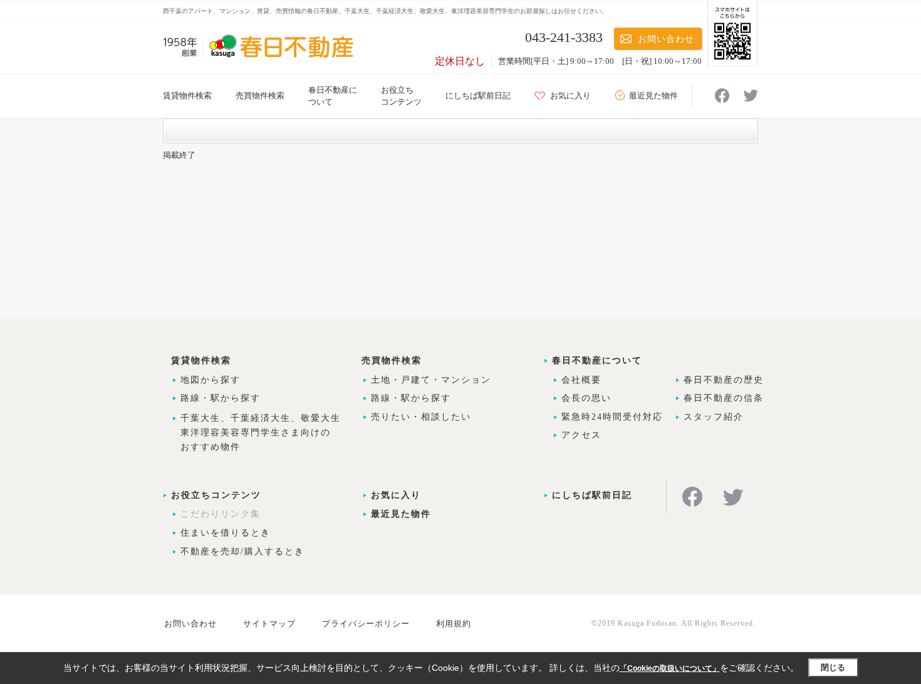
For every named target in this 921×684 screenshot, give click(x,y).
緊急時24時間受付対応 (612, 417)
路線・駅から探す (220, 398)
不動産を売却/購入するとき (242, 551)
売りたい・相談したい (421, 417)
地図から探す (210, 380)
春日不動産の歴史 (724, 380)
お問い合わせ (666, 39)
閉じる (833, 667)
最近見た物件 (653, 95)
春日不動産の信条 (724, 398)
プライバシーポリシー (366, 623)
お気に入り (570, 95)
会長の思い (586, 398)
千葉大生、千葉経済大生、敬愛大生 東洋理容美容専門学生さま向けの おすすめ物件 (260, 432)
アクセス (581, 435)
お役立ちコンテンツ (216, 495)
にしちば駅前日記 (478, 95)
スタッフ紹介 (714, 417)
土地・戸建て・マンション (431, 380)
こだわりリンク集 (220, 514)
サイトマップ (269, 623)
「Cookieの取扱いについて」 (670, 668)
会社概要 (581, 380)
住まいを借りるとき (225, 532)
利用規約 (453, 623)
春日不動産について (597, 360)
